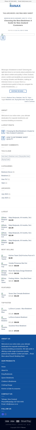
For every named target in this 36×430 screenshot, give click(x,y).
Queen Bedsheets (7, 378)
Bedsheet (18, 18)
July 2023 (4, 198)
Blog (28, 424)
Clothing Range (6, 385)
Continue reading (18, 91)
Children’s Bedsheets (8, 381)
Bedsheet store (10, 99)
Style (30, 18)
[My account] (30, 6)
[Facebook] (5, 414)
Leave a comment (30, 101)
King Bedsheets (6, 374)
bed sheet (4, 156)
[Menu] (2, 6)
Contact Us (22, 424)
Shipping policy (11, 424)
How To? (24, 18)
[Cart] (34, 6)
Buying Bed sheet (20, 99)
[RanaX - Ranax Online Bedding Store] (15, 6)
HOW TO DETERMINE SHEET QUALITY (17, 138)
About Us (4, 370)
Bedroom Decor (9, 18)
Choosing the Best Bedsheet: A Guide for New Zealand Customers (18, 23)
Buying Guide (29, 99)
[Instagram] (3, 414)
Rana (26, 30)
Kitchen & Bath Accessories (10, 389)
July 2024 (4, 194)
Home (3, 367)
